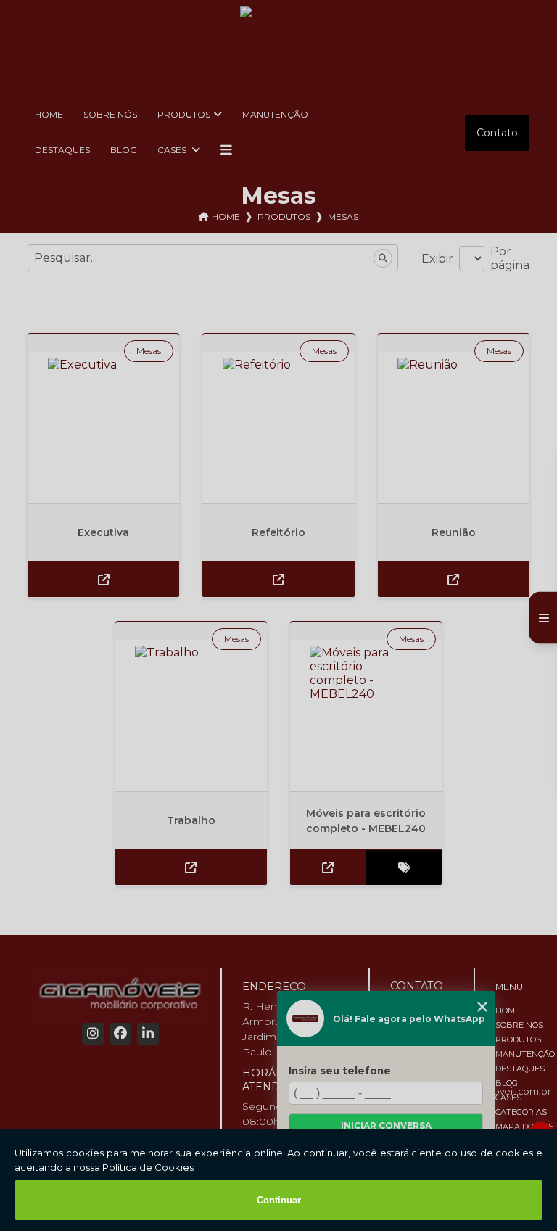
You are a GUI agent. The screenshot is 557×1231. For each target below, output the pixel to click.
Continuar (279, 1200)
